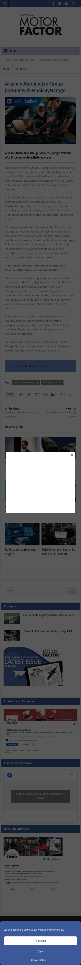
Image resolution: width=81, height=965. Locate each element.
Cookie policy (38, 960)
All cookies (40, 941)
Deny (40, 951)
